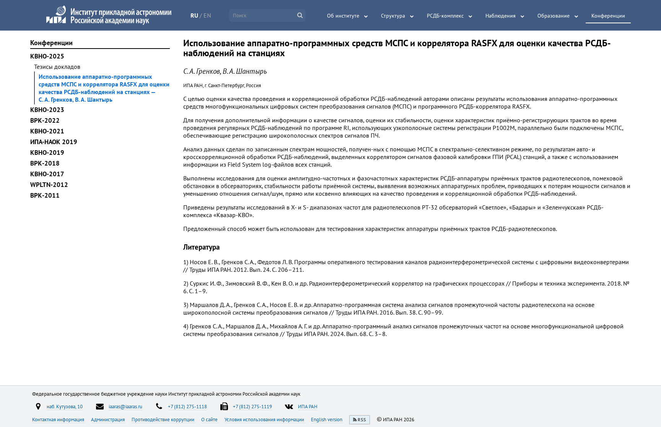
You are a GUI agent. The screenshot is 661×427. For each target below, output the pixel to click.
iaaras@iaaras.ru (125, 406)
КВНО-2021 (47, 131)
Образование (553, 15)
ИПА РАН (307, 406)
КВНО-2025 (47, 56)
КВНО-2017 (47, 174)
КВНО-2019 (47, 152)
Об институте (343, 15)
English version (327, 419)
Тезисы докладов (57, 66)
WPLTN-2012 (49, 184)
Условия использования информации (265, 419)
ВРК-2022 (45, 120)
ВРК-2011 (45, 195)
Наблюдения (500, 15)
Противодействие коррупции (163, 419)
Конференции (608, 15)
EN (207, 15)
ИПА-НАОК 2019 (53, 142)
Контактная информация (58, 419)
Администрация (108, 419)
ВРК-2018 (45, 163)
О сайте (210, 419)
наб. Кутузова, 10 (65, 406)
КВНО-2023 (47, 110)
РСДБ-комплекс (445, 15)
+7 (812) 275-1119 (252, 406)
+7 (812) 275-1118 (187, 406)
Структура (393, 15)
